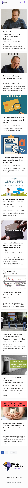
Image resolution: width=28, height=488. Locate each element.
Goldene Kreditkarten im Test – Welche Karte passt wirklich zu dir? (13, 120)
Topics (20, 474)
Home (4, 474)
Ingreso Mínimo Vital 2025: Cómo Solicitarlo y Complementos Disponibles (13, 380)
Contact (15, 474)
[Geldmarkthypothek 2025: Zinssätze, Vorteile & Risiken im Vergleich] (14, 279)
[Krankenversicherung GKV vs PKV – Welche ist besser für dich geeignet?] (14, 186)
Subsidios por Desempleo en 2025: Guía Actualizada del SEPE (13, 78)
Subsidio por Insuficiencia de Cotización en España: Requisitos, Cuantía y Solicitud (14, 336)
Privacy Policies (10, 477)
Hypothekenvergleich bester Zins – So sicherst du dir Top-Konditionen (13, 160)
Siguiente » (13, 452)
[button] (20, 2)
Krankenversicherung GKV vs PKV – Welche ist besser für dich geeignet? (13, 202)
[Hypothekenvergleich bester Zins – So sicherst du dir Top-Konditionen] (14, 144)
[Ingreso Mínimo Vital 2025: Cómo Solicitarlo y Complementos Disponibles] (14, 365)
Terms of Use (19, 477)
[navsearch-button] (24, 2)
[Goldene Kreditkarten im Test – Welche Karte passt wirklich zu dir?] (14, 104)
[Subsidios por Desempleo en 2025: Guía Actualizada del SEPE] (14, 63)
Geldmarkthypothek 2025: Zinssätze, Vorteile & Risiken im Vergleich (13, 295)
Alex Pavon (7, 41)
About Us (10, 474)
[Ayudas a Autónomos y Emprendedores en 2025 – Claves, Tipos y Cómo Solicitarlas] (14, 19)
